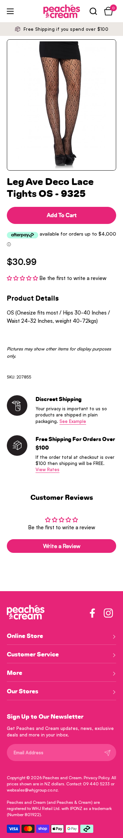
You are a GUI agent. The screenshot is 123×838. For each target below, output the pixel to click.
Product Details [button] (33, 298)
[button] (93, 11)
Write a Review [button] (61, 546)
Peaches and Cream (62, 777)
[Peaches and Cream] (52, 11)
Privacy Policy (96, 777)
